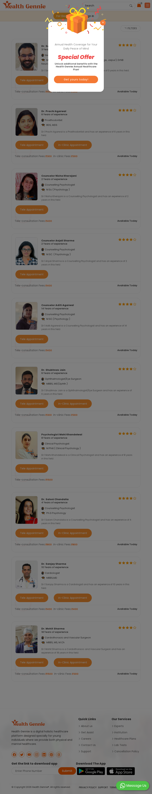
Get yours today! (76, 79)
